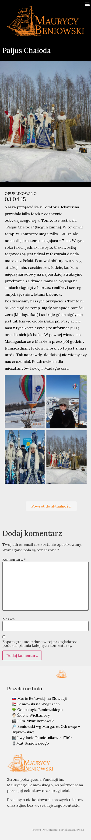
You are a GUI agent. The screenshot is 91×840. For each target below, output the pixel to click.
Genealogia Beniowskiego (40, 709)
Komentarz (14, 559)
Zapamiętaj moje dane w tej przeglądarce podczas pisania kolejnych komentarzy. (39, 643)
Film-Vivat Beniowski (35, 720)
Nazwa (8, 619)
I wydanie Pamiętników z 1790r (44, 737)
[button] (87, 4)
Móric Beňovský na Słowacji (42, 698)
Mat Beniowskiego (32, 743)
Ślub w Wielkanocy (33, 715)
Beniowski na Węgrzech (38, 704)
